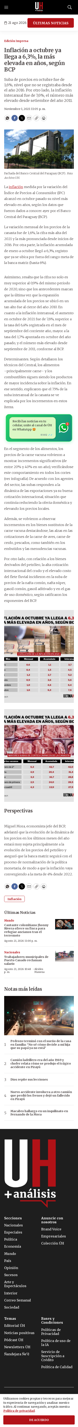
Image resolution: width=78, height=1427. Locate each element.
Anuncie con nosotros (52, 1220)
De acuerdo (39, 1420)
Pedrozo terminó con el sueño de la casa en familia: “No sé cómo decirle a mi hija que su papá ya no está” (40, 1044)
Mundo (9, 920)
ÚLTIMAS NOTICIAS (50, 23)
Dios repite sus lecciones (29, 1079)
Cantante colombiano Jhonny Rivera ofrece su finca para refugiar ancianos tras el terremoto (26, 930)
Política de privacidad (19, 1411)
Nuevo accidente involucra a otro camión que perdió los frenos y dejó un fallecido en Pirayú (41, 1095)
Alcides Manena (39, 970)
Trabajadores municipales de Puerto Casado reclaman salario (26, 960)
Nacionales (12, 952)
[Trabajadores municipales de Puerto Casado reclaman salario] (64, 956)
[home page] (39, 7)
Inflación (14, 899)
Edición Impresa (16, 41)
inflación (16, 187)
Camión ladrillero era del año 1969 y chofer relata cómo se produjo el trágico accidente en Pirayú (40, 1063)
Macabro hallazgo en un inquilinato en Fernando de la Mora (39, 1112)
